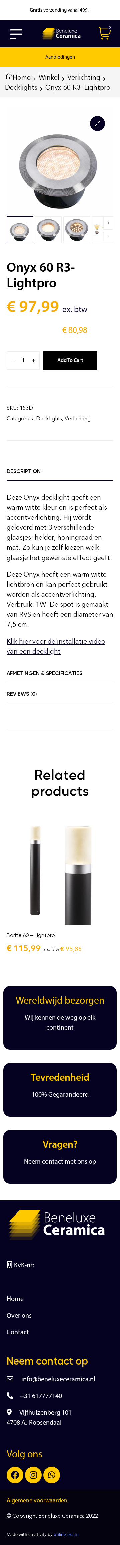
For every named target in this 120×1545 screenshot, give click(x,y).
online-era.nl (66, 1534)
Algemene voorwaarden (37, 1501)
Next (108, 223)
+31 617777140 (41, 1396)
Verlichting (83, 77)
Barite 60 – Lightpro (31, 935)
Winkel (49, 77)
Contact (18, 1332)
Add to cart (70, 360)
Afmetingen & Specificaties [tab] (44, 673)
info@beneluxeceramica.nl (57, 1379)
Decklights (21, 87)
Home (22, 77)
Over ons (19, 1316)
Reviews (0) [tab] (22, 694)
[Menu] (16, 34)
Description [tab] (24, 471)
